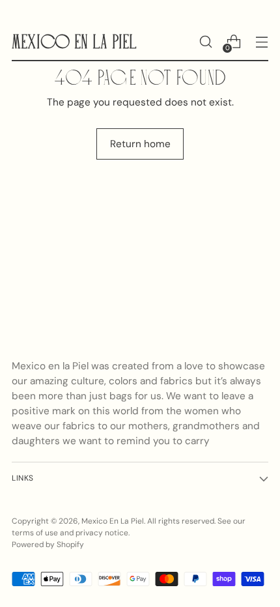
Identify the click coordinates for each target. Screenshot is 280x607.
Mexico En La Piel (112, 521)
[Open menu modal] (261, 42)
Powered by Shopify (48, 544)
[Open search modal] (205, 42)
